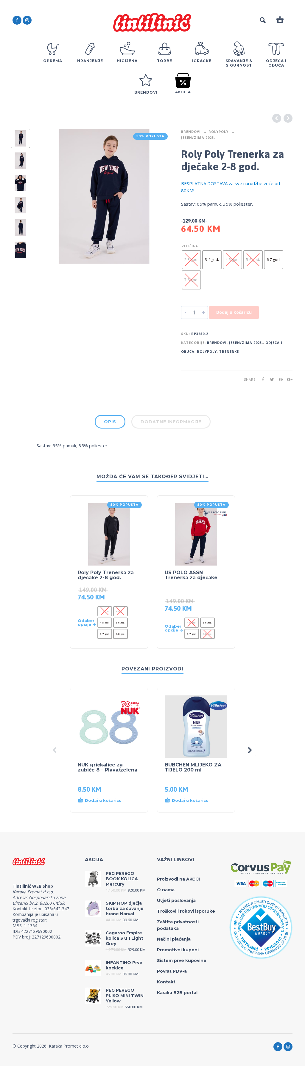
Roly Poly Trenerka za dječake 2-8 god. (106, 575)
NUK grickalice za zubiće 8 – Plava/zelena (107, 767)
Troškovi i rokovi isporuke (186, 911)
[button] (103, 801)
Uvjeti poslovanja (176, 900)
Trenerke (229, 351)
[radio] (191, 260)
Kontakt (166, 982)
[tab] (110, 423)
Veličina (190, 246)
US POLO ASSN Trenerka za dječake (191, 575)
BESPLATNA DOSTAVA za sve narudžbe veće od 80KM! (230, 186)
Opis (110, 421)
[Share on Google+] (288, 379)
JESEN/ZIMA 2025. (198, 137)
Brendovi (191, 131)
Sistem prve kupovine (181, 960)
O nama (166, 889)
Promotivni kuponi (178, 949)
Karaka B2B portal (177, 992)
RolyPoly (218, 131)
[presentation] (48, 196)
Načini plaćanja (174, 939)
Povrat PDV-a (172, 971)
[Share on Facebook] (261, 379)
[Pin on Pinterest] (279, 379)
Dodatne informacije (171, 421)
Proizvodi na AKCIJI (178, 879)
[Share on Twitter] (270, 379)
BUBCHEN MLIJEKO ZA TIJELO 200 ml (193, 767)
